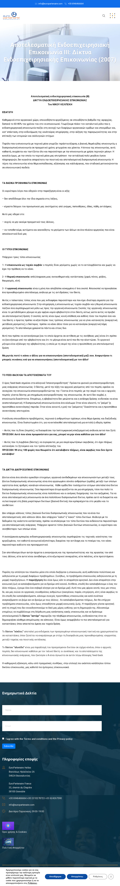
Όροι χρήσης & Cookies (14, 832)
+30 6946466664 (76, 3)
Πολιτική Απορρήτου (13, 847)
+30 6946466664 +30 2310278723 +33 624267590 (35, 798)
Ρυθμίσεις (32, 883)
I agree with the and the (38, 739)
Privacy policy (64, 739)
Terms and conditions (36, 739)
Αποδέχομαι (55, 876)
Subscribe (8, 746)
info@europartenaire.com (50, 3)
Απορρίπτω (77, 876)
